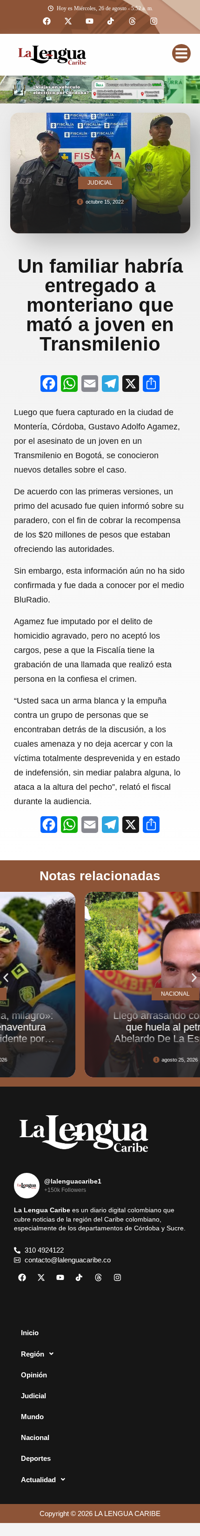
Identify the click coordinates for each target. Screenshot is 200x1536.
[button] (6, 977)
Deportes (36, 1458)
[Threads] (132, 21)
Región (32, 1354)
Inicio (30, 1333)
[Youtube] (89, 21)
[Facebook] (46, 21)
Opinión (34, 1375)
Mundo (32, 1417)
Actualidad (38, 1480)
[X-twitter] (68, 21)
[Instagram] (153, 21)
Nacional (35, 1437)
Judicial (33, 1396)
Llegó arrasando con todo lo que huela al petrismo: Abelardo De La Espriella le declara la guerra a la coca (129, 1033)
